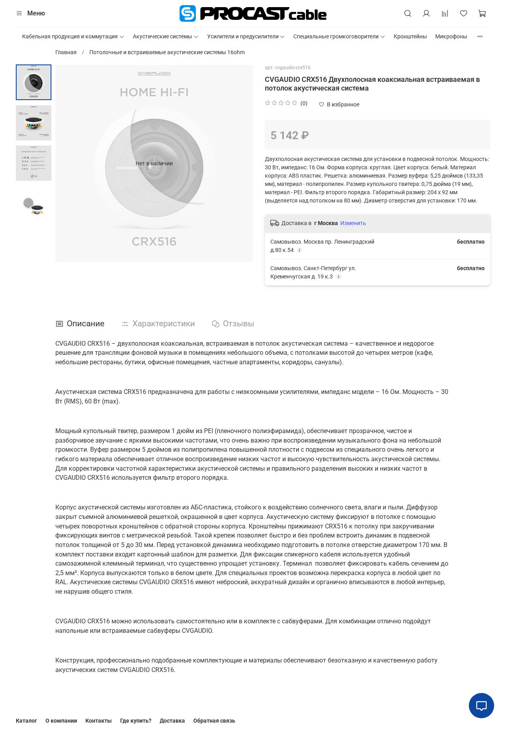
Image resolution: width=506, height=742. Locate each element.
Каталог (26, 720)
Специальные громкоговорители (336, 36)
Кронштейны (410, 36)
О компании (61, 720)
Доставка (172, 720)
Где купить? (135, 720)
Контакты (98, 720)
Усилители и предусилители (243, 36)
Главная (66, 52)
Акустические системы (162, 36)
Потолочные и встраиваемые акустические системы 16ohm (167, 52)
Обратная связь (214, 720)
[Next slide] (239, 163)
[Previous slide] (69, 163)
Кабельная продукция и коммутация (70, 36)
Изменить (353, 223)
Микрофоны (451, 36)
